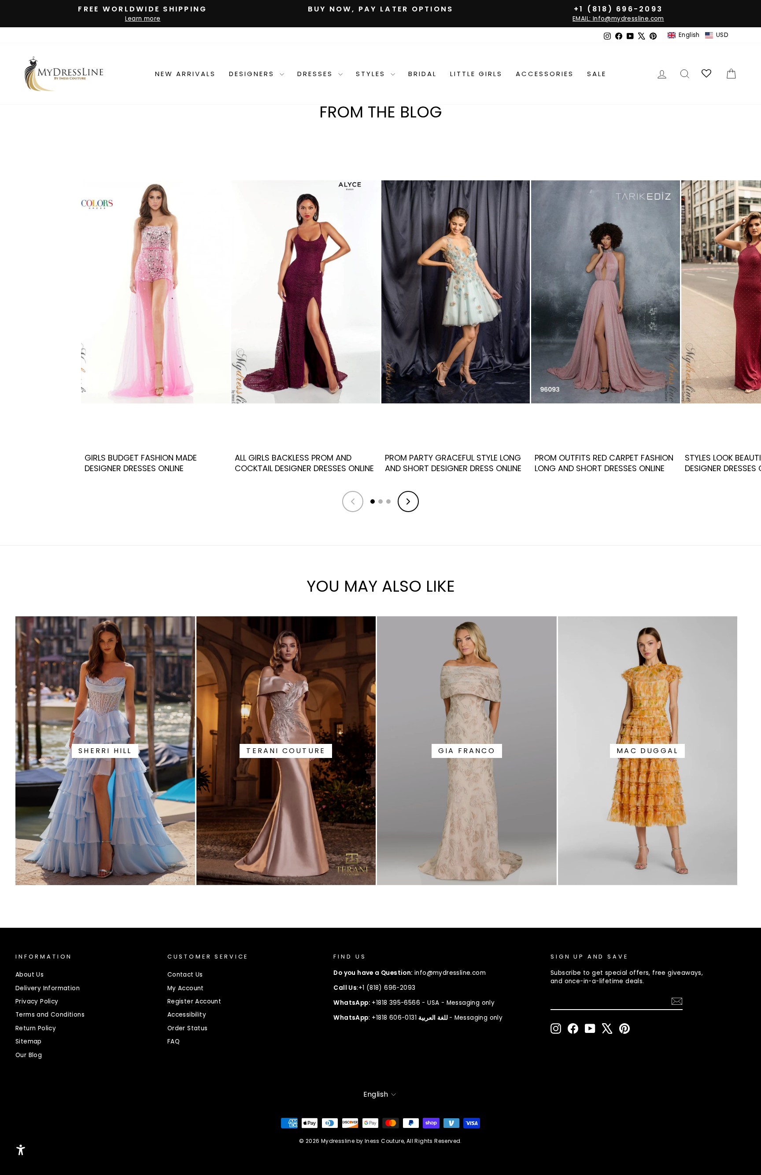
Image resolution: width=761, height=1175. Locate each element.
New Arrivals (185, 73)
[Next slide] (408, 501)
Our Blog (28, 1055)
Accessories (545, 73)
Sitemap (28, 1041)
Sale (596, 73)
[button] (698, 35)
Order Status (187, 1028)
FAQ (173, 1041)
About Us (29, 974)
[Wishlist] (707, 73)
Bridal (422, 73)
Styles (372, 73)
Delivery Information (47, 988)
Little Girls (476, 73)
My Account (185, 988)
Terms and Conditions (50, 1014)
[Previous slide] (352, 501)
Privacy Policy (37, 1001)
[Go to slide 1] (372, 501)
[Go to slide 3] (388, 501)
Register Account (194, 1001)
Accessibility (186, 1014)
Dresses (316, 73)
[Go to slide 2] (380, 501)
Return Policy (35, 1028)
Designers (253, 73)
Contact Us (185, 974)
